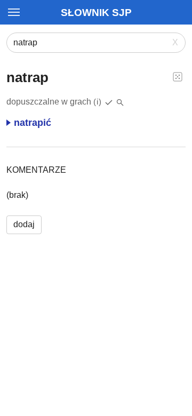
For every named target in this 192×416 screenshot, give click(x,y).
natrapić (32, 122)
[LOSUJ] (178, 76)
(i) (97, 101)
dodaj (24, 224)
